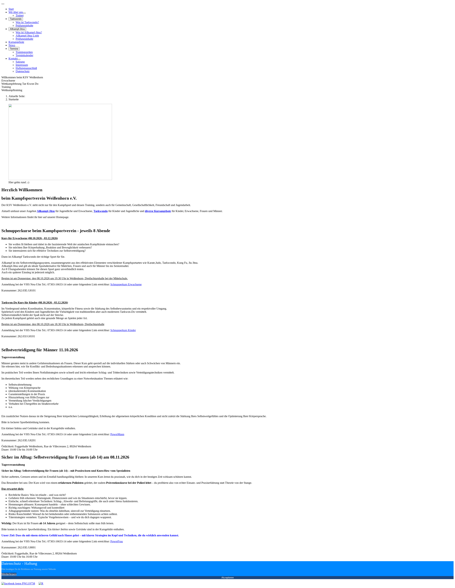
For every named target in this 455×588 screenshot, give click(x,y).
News (12, 45)
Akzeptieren (227, 577)
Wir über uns (16, 12)
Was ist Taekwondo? (27, 22)
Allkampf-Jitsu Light (27, 35)
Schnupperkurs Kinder (123, 330)
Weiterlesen (9, 574)
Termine (14, 48)
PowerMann (117, 434)
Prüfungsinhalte (24, 25)
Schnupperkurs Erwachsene (126, 284)
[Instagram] (41, 583)
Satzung (20, 61)
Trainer (20, 15)
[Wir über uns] (24, 13)
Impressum (22, 64)
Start (11, 8)
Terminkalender (24, 55)
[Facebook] (18, 583)
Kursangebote (16, 42)
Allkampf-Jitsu (17, 29)
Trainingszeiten (24, 52)
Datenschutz (23, 71)
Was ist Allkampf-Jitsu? (29, 32)
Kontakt (13, 58)
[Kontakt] (19, 59)
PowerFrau (116, 541)
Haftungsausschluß (26, 68)
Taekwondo (16, 19)
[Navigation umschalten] (2, 3)
